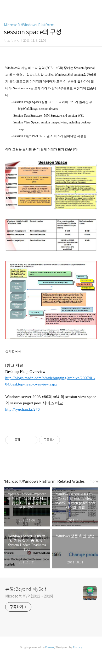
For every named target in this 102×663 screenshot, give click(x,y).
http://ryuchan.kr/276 (22, 409)
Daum (49, 647)
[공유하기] (25, 440)
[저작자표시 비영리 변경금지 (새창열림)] (67, 440)
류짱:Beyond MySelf (25, 589)
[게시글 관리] (31, 440)
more (94, 481)
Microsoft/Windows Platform (29, 25)
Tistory (77, 647)
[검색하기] (95, 6)
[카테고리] (6, 6)
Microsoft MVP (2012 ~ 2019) (29, 596)
